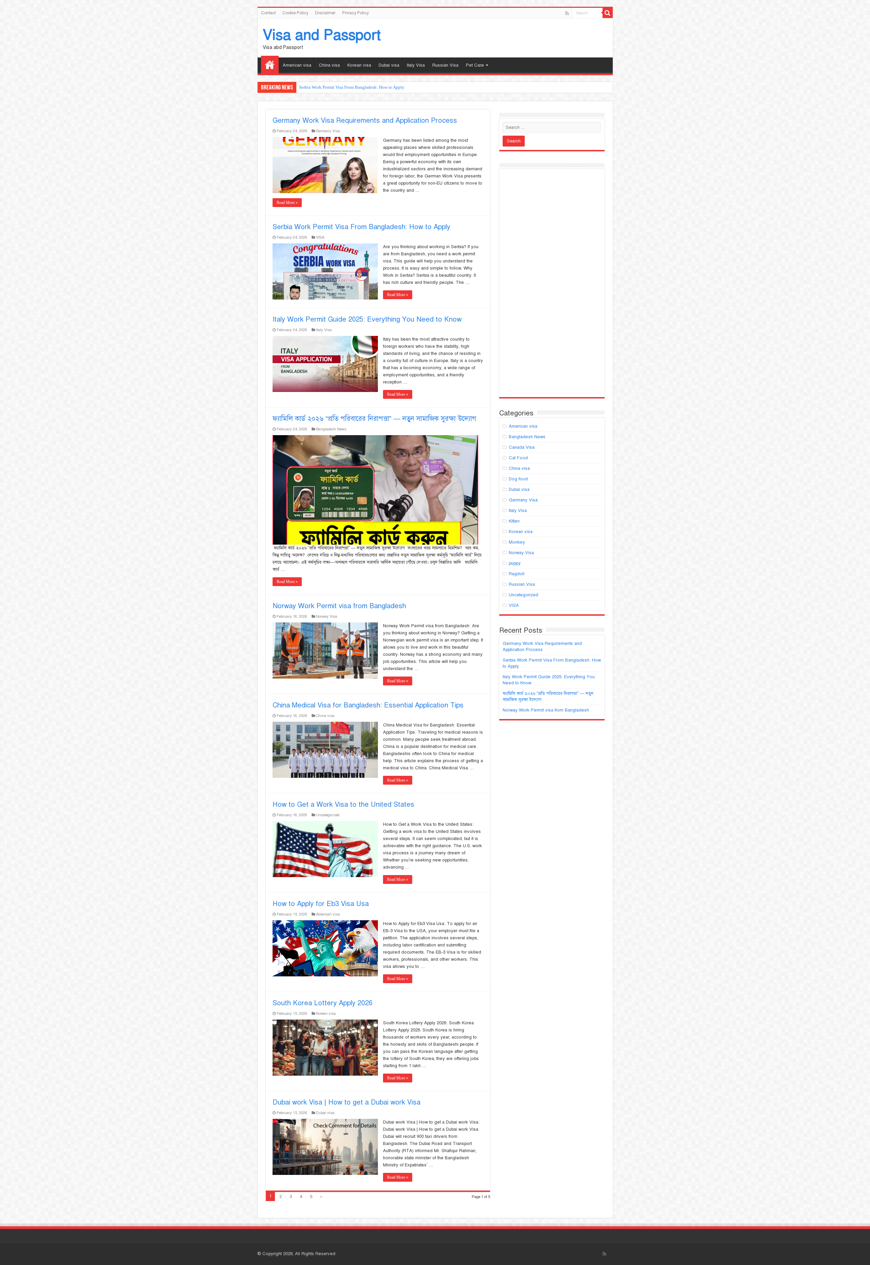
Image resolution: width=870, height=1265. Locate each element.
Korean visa (359, 65)
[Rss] (567, 13)
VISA (320, 237)
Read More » (287, 202)
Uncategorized (328, 815)
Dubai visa (389, 65)
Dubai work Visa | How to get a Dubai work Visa (346, 1102)
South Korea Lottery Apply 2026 (322, 1003)
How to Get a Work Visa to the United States (343, 804)
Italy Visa (416, 65)
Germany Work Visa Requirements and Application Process (365, 120)
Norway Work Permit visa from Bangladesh (339, 606)
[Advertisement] (552, 286)
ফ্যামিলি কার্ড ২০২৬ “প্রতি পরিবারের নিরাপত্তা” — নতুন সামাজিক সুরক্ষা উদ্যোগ (374, 418)
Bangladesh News (331, 429)
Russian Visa (445, 65)
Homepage (270, 64)
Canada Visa (522, 447)
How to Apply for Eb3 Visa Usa (321, 904)
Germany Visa (328, 131)
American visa (297, 65)
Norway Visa (326, 616)
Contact (268, 13)
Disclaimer (325, 13)
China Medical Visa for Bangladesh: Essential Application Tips (368, 705)
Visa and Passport (322, 35)
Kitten (514, 521)
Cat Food (518, 458)
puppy (515, 563)
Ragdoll (516, 574)
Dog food (518, 479)
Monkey (517, 542)
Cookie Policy (295, 13)
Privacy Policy (355, 13)
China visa (329, 65)
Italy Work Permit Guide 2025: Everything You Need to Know (367, 319)
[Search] (608, 13)
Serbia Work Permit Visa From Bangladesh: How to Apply (351, 87)
